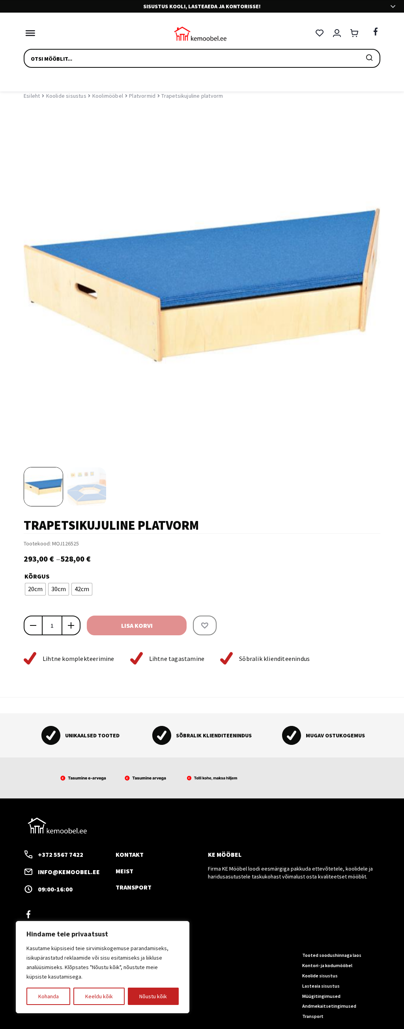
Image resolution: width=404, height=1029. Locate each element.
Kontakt (130, 854)
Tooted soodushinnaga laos (331, 955)
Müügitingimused (321, 996)
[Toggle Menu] (28, 33)
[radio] (35, 589)
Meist (124, 871)
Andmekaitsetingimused (329, 1006)
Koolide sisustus (66, 95)
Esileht (32, 95)
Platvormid (142, 95)
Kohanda (48, 996)
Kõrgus (36, 576)
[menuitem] (43, 486)
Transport (134, 887)
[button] (205, 625)
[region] (102, 967)
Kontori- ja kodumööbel (327, 965)
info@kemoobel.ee (69, 872)
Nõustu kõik (153, 996)
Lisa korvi (137, 625)
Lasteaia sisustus (321, 986)
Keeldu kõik (99, 996)
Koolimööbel (107, 95)
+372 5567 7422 (60, 854)
